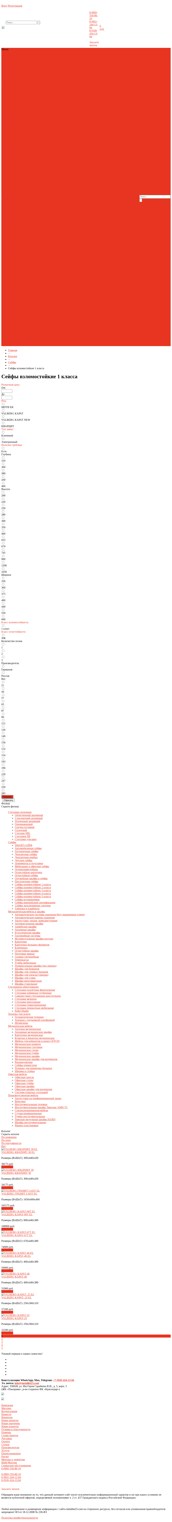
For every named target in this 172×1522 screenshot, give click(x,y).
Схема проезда (117, 190)
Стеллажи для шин (16, 91)
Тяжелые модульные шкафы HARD (18, 337)
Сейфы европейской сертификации (35, 902)
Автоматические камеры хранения (21, 163)
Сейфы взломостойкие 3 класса (20, 132)
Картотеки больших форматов (32, 944)
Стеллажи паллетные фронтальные (22, 218)
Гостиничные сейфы (21, 100)
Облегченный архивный (16, 76)
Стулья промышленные (15, 332)
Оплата (113, 196)
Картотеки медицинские (29, 1035)
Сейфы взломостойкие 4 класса (20, 135)
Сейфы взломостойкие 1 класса (18, 126)
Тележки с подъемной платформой (21, 247)
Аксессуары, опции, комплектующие (13, 168)
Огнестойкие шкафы (27, 950)
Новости (94, 181)
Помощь (6, 1432)
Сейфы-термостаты (26, 1065)
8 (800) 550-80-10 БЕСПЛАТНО (29, 30)
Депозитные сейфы (13, 103)
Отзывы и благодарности (97, 198)
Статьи (122, 196)
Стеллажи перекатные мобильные (17, 234)
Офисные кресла (11, 299)
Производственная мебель (17, 70)
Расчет (46, 165)
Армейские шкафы (21, 172)
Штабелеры (8, 251)
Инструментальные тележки (18, 320)
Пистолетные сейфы (13, 124)
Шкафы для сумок (12, 209)
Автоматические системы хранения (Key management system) (21, 159)
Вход (4, 5)
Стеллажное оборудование (17, 61)
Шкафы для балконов (29, 199)
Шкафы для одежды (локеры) (18, 206)
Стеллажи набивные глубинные (20, 221)
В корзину (7, 1167)
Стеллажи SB (22, 836)
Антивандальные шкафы (29, 923)
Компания (7, 1405)
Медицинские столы (13, 278)
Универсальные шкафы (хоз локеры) (35, 965)
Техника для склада (13, 242)
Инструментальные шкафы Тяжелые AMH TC (17, 325)
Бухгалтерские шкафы (27, 932)
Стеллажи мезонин (28, 227)
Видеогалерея (97, 178)
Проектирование (52, 162)
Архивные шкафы (12, 175)
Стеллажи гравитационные (20, 231)
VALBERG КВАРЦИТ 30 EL (18, 1152)
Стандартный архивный (16, 79)
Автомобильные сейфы (28, 848)
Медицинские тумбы (27, 1053)
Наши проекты (98, 186)
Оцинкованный (11, 85)
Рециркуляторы (24, 287)
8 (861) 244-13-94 (93, 24)
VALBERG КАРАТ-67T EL (17, 1235)
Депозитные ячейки (26, 857)
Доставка (114, 193)
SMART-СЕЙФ (11, 97)
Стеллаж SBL (22, 88)
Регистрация (15, 5)
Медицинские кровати (15, 272)
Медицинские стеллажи (15, 275)
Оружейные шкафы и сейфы (18, 121)
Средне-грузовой (30, 85)
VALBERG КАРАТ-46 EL (16, 1256)
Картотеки (8, 184)
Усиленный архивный (14, 82)
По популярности (11, 1143)
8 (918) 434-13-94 (93, 33)
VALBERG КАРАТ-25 (14, 1318)
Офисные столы (31, 299)
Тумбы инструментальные (19, 334)
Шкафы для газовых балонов (18, 203)
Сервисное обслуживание (50, 176)
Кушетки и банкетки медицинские (35, 1038)
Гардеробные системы (23, 178)
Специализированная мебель (18, 329)
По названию (9, 1137)
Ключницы (19, 187)
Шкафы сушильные (31, 212)
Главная (12, 350)
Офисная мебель (11, 67)
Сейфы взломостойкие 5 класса (20, 138)
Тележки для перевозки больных (33, 1068)
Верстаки (14, 317)
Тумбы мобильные (25, 962)
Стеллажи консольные (14, 230)
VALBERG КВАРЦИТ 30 (16, 1173)
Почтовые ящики (20, 190)
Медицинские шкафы (22, 281)
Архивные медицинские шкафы (21, 259)
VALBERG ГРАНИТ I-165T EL (19, 1193)
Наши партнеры (97, 189)
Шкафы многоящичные (17, 210)
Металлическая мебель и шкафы (20, 58)
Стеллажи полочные (13, 55)
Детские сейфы (19, 106)
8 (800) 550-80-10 (93, 15)
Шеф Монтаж (51, 170)
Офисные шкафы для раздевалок (20, 305)
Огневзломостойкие (13, 115)
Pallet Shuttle (22, 1011)
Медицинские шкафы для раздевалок (36, 1059)
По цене (6, 1140)
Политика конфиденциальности (19, 1517)
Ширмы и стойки (22, 293)
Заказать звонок (94, 44)
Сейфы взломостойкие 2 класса (20, 129)
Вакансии (94, 184)
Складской (8, 88)
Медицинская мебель (26, 64)
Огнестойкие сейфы (25, 118)
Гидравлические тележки (16, 245)
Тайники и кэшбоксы (27, 908)
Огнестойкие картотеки (28, 872)
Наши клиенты (98, 192)
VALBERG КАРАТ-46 (14, 1276)
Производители (118, 199)
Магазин (94, 175)
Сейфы (30, 55)
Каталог (12, 356)
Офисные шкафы (31, 302)
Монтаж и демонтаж (52, 167)
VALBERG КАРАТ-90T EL (17, 1214)
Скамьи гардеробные (27, 956)
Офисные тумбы (11, 302)
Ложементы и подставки (29, 863)
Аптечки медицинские (15, 257)
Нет (3, 1146)
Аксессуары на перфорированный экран (38, 1098)
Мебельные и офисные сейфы (17, 111)
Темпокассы (24, 193)
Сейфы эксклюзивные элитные (15, 147)
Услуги (5, 1450)
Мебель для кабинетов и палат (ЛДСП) (17, 268)
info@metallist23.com (80, 30)
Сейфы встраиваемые (27, 899)
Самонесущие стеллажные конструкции (38, 995)
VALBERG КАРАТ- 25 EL (16, 1297)
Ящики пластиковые (26, 1125)
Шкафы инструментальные (21, 340)
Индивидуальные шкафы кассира (21, 181)
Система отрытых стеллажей (18, 308)
